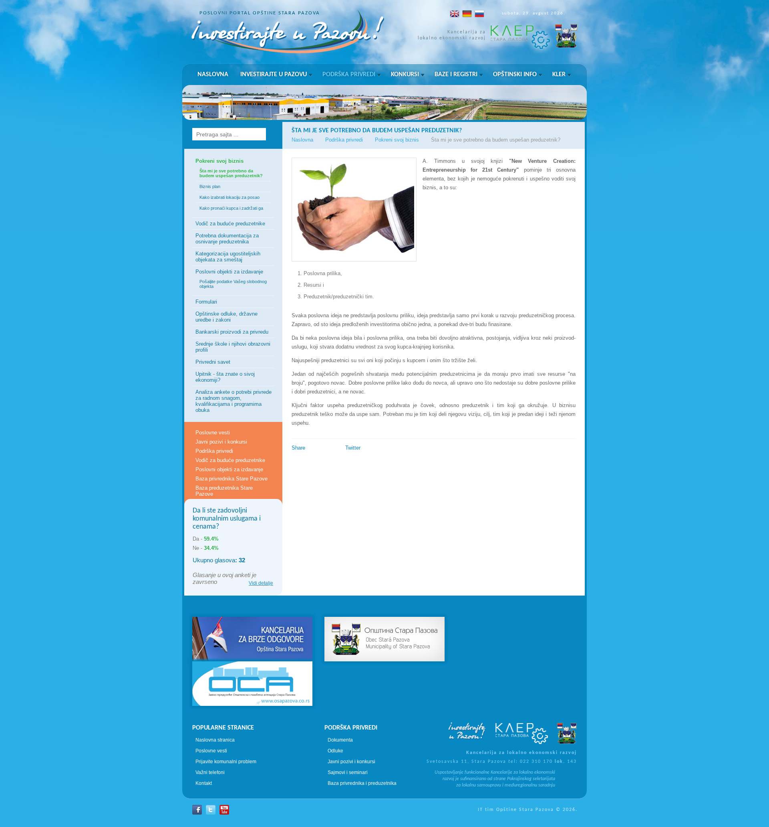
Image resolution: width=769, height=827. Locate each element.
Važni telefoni (210, 772)
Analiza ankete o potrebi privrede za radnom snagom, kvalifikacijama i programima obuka (233, 401)
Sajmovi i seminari (348, 772)
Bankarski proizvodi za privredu (231, 332)
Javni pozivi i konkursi (221, 442)
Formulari (206, 302)
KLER (559, 74)
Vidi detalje (261, 583)
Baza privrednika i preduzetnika (362, 783)
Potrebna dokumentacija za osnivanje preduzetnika (227, 239)
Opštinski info (515, 74)
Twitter (352, 448)
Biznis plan (209, 186)
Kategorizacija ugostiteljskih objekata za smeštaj (227, 257)
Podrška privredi (348, 74)
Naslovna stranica (215, 740)
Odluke (335, 751)
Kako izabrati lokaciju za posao (229, 197)
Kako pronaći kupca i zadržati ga (231, 208)
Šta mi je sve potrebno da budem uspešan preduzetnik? (231, 173)
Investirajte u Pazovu (273, 74)
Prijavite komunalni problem (225, 761)
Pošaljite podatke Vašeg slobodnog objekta (233, 284)
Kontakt (203, 783)
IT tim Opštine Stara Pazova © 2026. (528, 809)
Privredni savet (212, 362)
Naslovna (212, 74)
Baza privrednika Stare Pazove (231, 479)
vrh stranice (384, 603)
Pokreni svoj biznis (219, 161)
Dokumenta (340, 740)
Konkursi (405, 74)
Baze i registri (456, 74)
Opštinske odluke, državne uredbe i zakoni (226, 317)
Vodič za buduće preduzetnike (230, 224)
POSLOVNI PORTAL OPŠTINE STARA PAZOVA (259, 13)
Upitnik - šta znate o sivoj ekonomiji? (225, 377)
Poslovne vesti (212, 433)
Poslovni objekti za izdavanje (229, 272)
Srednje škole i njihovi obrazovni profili (232, 347)
